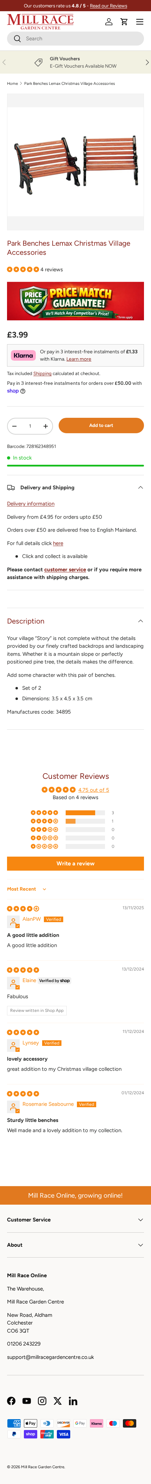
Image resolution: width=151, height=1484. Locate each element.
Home (12, 84)
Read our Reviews (108, 5)
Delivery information (30, 504)
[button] (124, 21)
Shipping (42, 373)
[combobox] (75, 39)
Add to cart (101, 425)
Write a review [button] (75, 863)
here (58, 543)
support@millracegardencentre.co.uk (50, 1357)
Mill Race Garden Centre (42, 1466)
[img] (23, 909)
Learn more (78, 359)
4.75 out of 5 (93, 790)
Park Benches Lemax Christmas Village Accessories (69, 84)
